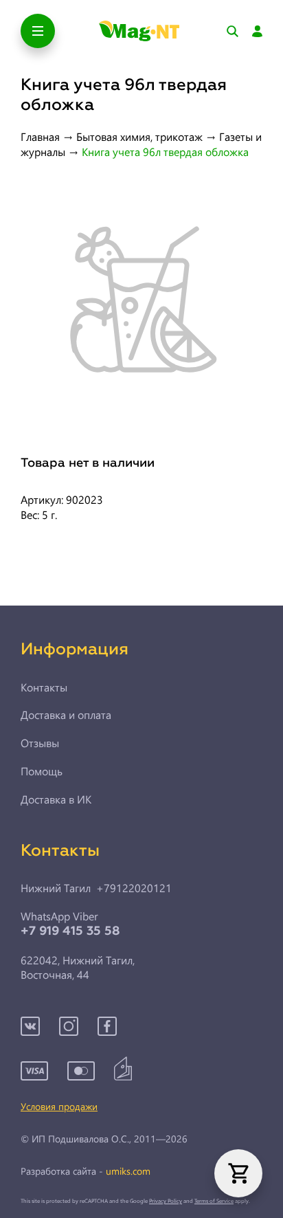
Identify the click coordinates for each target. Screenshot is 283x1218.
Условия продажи (59, 1106)
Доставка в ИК (56, 799)
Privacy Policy (165, 1200)
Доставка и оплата (66, 715)
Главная (40, 136)
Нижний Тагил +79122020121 (96, 888)
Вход (257, 31)
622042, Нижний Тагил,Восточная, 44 (78, 967)
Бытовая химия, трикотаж (139, 136)
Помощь (42, 771)
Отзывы (40, 743)
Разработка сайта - (85, 1171)
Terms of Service (214, 1200)
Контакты (44, 687)
